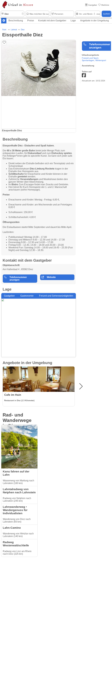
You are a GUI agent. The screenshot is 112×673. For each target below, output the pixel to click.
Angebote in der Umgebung (94, 20)
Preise (30, 20)
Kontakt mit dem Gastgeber (52, 20)
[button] (81, 386)
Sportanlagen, (88, 60)
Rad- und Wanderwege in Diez (17, 420)
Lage (73, 20)
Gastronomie (27, 296)
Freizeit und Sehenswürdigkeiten (56, 296)
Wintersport (100, 60)
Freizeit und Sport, (90, 58)
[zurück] (3, 20)
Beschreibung (15, 20)
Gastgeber (9, 296)
